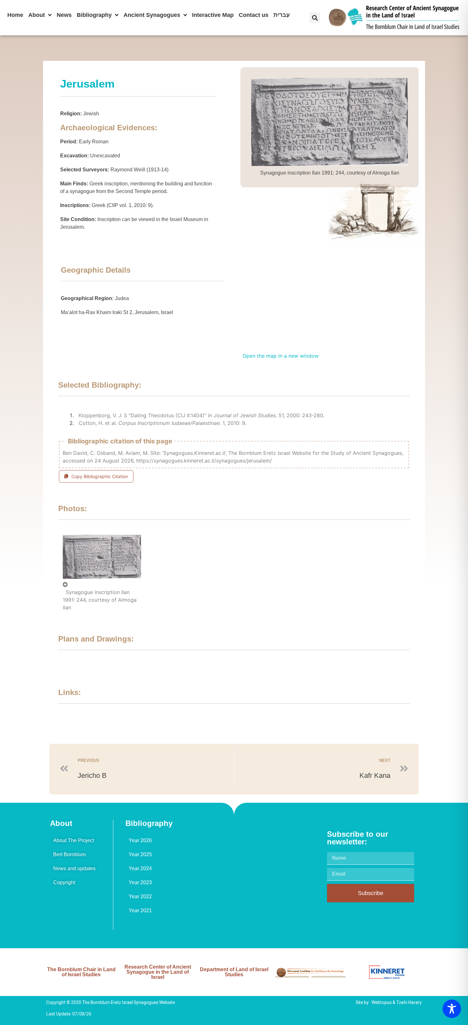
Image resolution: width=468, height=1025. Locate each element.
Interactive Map (213, 15)
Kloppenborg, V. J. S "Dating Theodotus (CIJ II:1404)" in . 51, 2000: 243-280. (201, 415)
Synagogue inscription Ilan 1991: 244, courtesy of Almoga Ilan (100, 600)
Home (15, 15)
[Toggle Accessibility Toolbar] (452, 1009)
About (36, 15)
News (64, 15)
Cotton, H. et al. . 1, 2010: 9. (162, 423)
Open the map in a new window (281, 356)
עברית (281, 15)
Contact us (253, 15)
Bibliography (94, 15)
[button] (314, 17)
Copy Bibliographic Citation (99, 476)
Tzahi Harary (409, 1002)
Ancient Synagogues (152, 15)
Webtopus (382, 1002)
